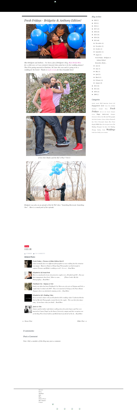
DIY (114, 103)
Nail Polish (94, 119)
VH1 (109, 127)
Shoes (101, 124)
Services (41, 390)
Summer (29, 253)
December (99, 43)
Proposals (112, 119)
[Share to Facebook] (31, 249)
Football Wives (103, 108)
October (98, 49)
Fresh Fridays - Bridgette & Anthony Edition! (52, 20)
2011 (95, 89)
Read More (71, 268)
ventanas (106, 132)
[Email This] (25, 249)
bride (99, 132)
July (97, 66)
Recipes (106, 122)
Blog (40, 397)
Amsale (93, 103)
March (98, 77)
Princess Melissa (106, 119)
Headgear (113, 114)
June (97, 69)
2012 (95, 86)
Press (40, 391)
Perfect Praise (42, 399)
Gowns (93, 114)
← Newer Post (27, 321)
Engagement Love (98, 105)
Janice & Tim (37, 306)
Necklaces (99, 119)
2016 (95, 32)
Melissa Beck (100, 117)
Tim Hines (104, 127)
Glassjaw (113, 111)
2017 (95, 29)
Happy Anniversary (103, 114)
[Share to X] (29, 249)
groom (102, 132)
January (98, 83)
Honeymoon (94, 117)
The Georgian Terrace (108, 124)
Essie (106, 106)
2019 (95, 23)
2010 (95, 92)
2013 (95, 40)
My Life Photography (109, 117)
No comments (40, 253)
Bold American (104, 103)
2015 (95, 35)
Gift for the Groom (105, 111)
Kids (40, 395)
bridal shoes (94, 132)
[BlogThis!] (27, 249)
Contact (41, 402)
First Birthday (111, 106)
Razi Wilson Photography (98, 122)
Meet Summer (42, 400)
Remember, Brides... (101, 63)
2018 (95, 26)
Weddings (110, 129)
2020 (95, 20)
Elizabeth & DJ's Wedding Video (43, 295)
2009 (95, 94)
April (97, 74)
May (97, 71)
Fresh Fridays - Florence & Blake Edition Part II (48, 261)
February (98, 80)
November (99, 46)
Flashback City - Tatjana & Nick (43, 284)
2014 (95, 37)
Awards (97, 103)
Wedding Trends (101, 130)
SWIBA (97, 124)
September (99, 52)
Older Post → (82, 321)
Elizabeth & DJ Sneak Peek (41, 272)
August (98, 55)
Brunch (110, 103)
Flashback (94, 108)
